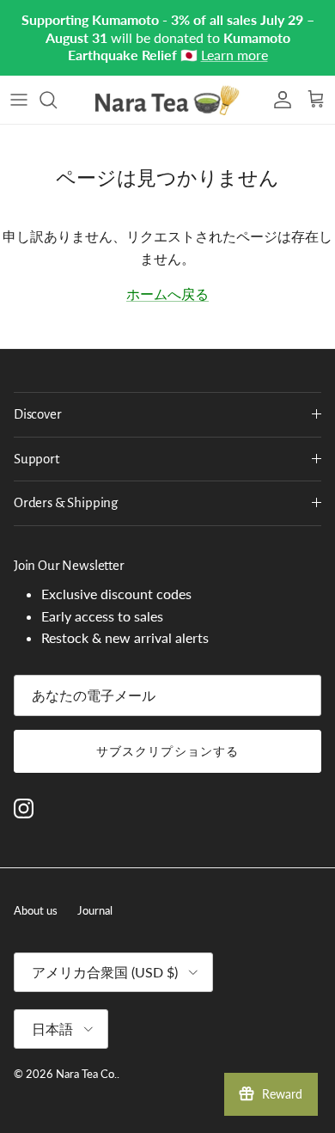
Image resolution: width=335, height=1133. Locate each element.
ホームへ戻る (167, 259)
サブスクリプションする (167, 716)
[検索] (57, 65)
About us (36, 876)
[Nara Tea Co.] (167, 65)
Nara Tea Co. (86, 1039)
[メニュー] (19, 65)
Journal (95, 876)
